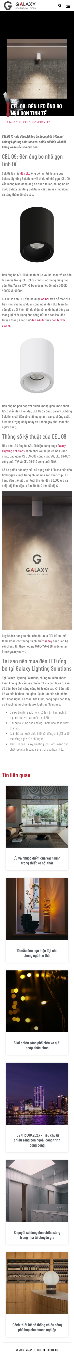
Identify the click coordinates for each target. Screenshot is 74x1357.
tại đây (47, 641)
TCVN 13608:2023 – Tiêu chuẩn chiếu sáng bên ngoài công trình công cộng (37, 1139)
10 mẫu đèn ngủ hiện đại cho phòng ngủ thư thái (37, 953)
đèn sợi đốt (38, 320)
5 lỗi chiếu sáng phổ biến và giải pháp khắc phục (37, 1045)
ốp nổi (45, 299)
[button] (60, 6)
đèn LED (25, 173)
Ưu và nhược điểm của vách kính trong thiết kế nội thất (37, 860)
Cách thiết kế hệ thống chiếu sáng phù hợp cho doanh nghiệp (37, 1327)
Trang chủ (14, 122)
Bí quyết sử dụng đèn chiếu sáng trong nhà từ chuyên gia (37, 1235)
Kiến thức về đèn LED (36, 122)
